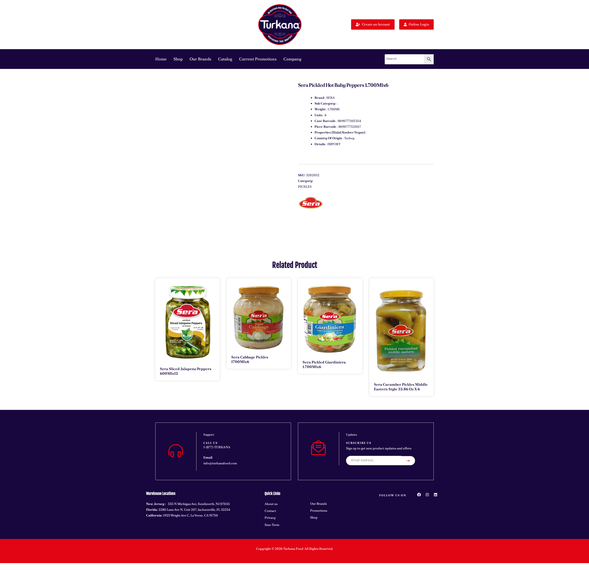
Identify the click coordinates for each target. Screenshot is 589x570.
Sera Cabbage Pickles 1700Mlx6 (249, 359)
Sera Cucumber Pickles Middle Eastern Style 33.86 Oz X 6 (401, 386)
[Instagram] (427, 494)
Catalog (225, 59)
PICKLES (305, 186)
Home (161, 59)
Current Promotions (258, 59)
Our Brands (200, 59)
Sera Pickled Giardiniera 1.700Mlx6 (324, 364)
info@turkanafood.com (220, 463)
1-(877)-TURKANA (216, 447)
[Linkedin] (435, 494)
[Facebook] (419, 494)
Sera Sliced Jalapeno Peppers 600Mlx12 (185, 371)
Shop (178, 59)
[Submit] (408, 460)
